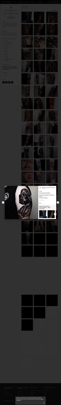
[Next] (58, 202)
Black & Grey (43, 194)
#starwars (41, 192)
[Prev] (3, 202)
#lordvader (48, 192)
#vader (44, 192)
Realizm (47, 194)
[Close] (43, 402)
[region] (47, 204)
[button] (47, 188)
